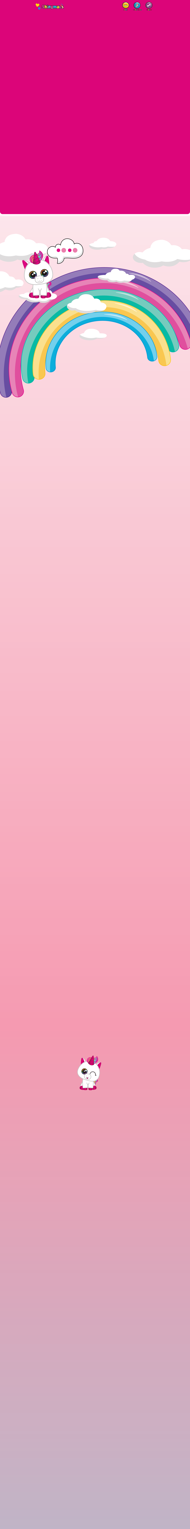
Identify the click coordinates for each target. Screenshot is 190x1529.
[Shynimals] (50, 6)
